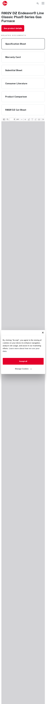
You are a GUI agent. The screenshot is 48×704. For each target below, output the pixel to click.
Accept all (23, 361)
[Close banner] (43, 332)
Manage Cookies (22, 369)
